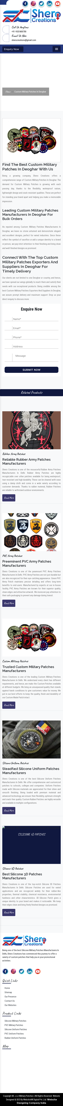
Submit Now (32, 369)
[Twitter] (41, 3)
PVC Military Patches (13, 1025)
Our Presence (10, 996)
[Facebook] (25, 3)
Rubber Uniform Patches (15, 1038)
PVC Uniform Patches (14, 1033)
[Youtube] (58, 3)
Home (7, 91)
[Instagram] (33, 3)
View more (31, 430)
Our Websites (10, 1005)
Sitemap (8, 992)
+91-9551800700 (19, 31)
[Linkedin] (49, 3)
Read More (9, 497)
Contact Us (9, 1001)
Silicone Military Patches (15, 1021)
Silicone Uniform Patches (15, 1029)
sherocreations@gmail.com (24, 40)
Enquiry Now (12, 49)
